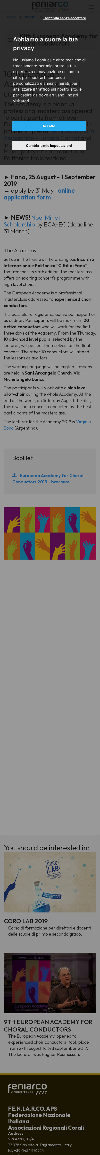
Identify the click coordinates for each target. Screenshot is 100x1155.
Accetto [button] (48, 126)
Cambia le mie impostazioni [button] (49, 145)
